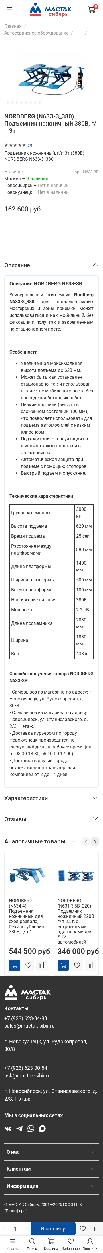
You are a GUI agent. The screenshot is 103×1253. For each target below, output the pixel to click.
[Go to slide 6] (26, 102)
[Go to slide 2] (8, 102)
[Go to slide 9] (40, 102)
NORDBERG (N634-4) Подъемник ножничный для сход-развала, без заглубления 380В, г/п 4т (26, 916)
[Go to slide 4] (17, 102)
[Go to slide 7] (30, 102)
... (79, 33)
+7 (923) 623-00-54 (25, 1068)
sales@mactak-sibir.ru (29, 1026)
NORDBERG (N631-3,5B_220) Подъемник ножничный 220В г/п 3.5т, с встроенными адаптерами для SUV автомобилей (76, 921)
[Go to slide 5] (21, 102)
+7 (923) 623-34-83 (25, 1018)
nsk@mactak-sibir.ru (27, 1076)
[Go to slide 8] (35, 102)
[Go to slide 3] (12, 102)
